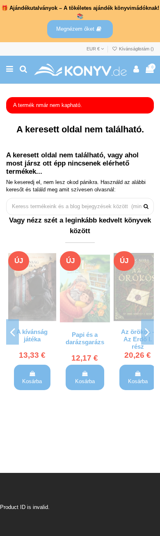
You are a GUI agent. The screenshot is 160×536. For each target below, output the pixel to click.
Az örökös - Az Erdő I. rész (137, 339)
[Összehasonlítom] (50, 277)
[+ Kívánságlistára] (50, 263)
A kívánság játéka (32, 336)
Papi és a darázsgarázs (85, 338)
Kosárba (32, 381)
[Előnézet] (50, 291)
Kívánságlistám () (136, 48)
